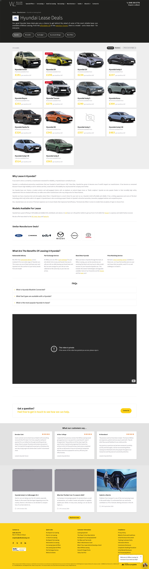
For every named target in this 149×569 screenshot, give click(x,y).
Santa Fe (46, 217)
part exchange (63, 260)
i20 (32, 217)
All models (28, 35)
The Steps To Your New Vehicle (86, 535)
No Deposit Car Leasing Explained (86, 538)
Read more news (74, 518)
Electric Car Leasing (51, 535)
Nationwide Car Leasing (52, 543)
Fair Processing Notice (124, 553)
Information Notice (123, 543)
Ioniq (35, 217)
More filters (70, 35)
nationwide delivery (26, 260)
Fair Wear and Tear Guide (84, 540)
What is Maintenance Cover (84, 543)
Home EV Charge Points (83, 550)
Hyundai (16, 35)
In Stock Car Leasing (51, 538)
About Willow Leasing (83, 548)
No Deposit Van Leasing (52, 540)
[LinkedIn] (25, 543)
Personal (110, 48)
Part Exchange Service (52, 550)
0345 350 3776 (16, 533)
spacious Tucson (62, 25)
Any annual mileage (55, 35)
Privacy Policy (122, 533)
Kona (39, 217)
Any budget (40, 35)
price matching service (120, 260)
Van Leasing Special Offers (53, 548)
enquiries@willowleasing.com (21, 538)
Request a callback (134, 5)
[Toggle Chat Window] (145, 565)
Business (117, 48)
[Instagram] (21, 543)
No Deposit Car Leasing (52, 533)
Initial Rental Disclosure (125, 550)
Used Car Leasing (51, 4)
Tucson (107, 213)
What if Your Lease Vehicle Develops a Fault (89, 545)
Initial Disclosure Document (126, 538)
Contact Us (95, 4)
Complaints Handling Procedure (127, 548)
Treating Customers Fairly (125, 540)
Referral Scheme (50, 553)
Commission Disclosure (124, 545)
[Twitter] (17, 543)
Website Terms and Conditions (126, 535)
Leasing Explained (82, 533)
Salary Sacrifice (81, 553)
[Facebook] (13, 543)
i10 (66, 213)
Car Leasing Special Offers (53, 545)
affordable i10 (45, 25)
